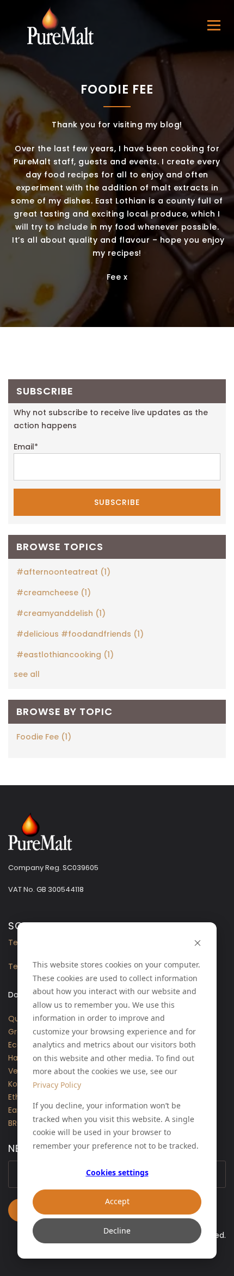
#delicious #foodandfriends (80, 633)
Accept (117, 1201)
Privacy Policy (57, 1085)
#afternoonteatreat (63, 571)
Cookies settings (117, 1172)
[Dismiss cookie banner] (197, 944)
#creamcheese (53, 592)
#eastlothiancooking (65, 654)
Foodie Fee (43, 736)
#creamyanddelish (61, 613)
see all (27, 674)
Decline (117, 1230)
